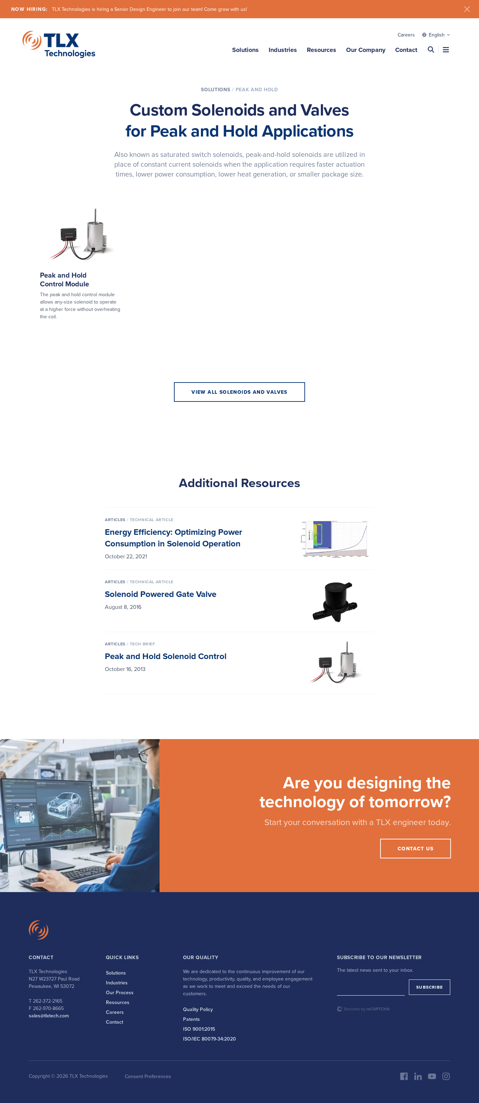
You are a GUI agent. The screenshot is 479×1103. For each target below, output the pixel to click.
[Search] (431, 49)
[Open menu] (446, 50)
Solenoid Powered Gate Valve (160, 594)
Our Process (120, 992)
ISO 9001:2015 (199, 1028)
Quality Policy (198, 1009)
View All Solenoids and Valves (239, 392)
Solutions (245, 49)
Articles (115, 520)
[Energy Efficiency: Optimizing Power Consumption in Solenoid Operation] (335, 538)
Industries (283, 49)
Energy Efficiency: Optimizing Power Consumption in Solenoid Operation (173, 537)
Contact (406, 49)
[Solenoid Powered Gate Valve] (335, 600)
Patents (191, 1019)
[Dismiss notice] (467, 9)
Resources (321, 49)
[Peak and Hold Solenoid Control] (335, 662)
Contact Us (415, 848)
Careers (406, 34)
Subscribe (429, 987)
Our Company (365, 49)
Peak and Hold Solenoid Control (166, 656)
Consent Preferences (148, 1076)
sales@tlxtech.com (49, 1015)
